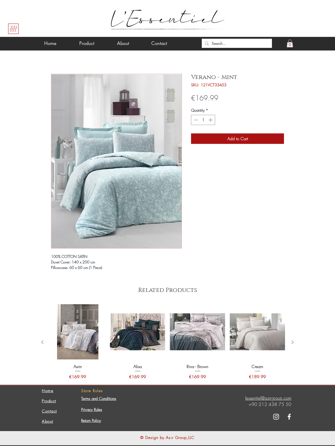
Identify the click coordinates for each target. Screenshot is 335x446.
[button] (290, 43)
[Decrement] (195, 120)
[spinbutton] (203, 120)
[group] (167, 342)
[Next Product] (292, 342)
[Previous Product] (42, 342)
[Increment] (211, 120)
